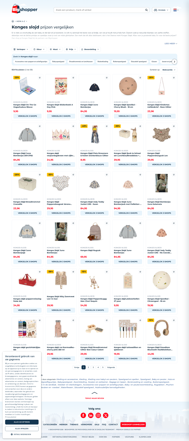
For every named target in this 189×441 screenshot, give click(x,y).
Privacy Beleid (88, 437)
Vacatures (129, 437)
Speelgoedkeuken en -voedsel (45, 387)
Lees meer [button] (170, 43)
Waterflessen (67, 387)
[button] (175, 10)
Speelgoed (145, 379)
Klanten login (145, 437)
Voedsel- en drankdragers (70, 385)
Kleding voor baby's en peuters (102, 379)
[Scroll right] (174, 61)
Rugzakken (159, 385)
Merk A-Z (20, 21)
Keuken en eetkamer (98, 382)
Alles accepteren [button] (22, 422)
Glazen (154, 61)
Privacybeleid (10, 417)
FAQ (104, 424)
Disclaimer (42, 437)
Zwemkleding (80, 382)
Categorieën (50, 424)
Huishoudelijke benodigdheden (110, 387)
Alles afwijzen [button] (22, 428)
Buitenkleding (103, 61)
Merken (63, 424)
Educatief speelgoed (139, 61)
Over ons (103, 437)
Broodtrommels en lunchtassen (81, 61)
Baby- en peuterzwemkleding (139, 385)
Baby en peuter (159, 379)
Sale (97, 424)
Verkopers (86, 424)
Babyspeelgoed (58, 61)
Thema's (74, 424)
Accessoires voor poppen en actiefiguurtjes (31, 61)
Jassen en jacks (167, 61)
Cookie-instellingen (22, 414)
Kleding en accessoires (67, 379)
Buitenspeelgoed (119, 61)
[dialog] (22, 395)
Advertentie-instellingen (24, 409)
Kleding (83, 379)
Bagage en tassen (117, 382)
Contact (113, 424)
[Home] (14, 21)
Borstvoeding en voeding (139, 382)
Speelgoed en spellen (129, 379)
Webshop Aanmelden (133, 424)
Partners (116, 437)
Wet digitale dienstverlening (64, 437)
